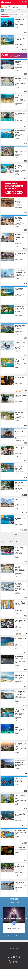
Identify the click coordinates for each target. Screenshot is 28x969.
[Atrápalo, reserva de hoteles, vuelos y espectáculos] (2, 2)
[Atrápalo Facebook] (14, 957)
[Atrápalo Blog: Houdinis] (8, 957)
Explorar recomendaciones (14, 935)
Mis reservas (14, 947)
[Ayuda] (23, 2)
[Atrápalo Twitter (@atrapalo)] (11, 957)
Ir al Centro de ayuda (14, 948)
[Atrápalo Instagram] (17, 957)
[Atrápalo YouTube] (19, 957)
